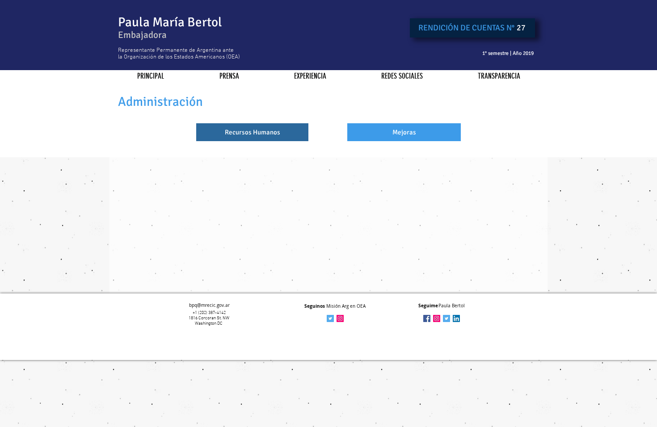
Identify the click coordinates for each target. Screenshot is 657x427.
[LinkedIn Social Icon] (456, 318)
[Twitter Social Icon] (446, 318)
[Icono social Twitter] (330, 318)
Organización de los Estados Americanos (174, 57)
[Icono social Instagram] (340, 318)
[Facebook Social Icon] (426, 318)
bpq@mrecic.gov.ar (209, 305)
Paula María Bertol (170, 22)
